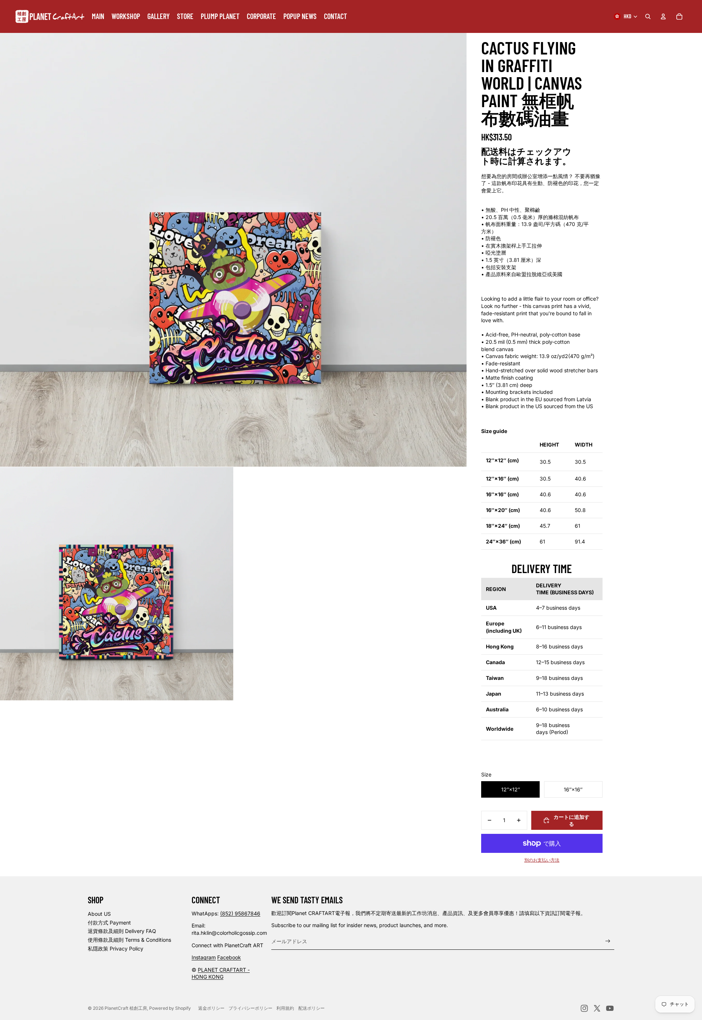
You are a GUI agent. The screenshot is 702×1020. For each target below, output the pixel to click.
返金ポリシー (211, 1008)
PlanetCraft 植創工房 (126, 1008)
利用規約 (285, 1008)
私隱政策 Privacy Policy (115, 948)
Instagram (204, 957)
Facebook (229, 957)
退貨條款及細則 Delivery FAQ (122, 931)
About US (99, 914)
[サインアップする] (607, 941)
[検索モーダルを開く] (648, 16)
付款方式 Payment (109, 922)
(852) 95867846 (240, 913)
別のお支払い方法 (541, 860)
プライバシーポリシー (250, 1008)
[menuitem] (98, 16)
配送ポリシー (311, 1008)
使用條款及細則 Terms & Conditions (129, 940)
